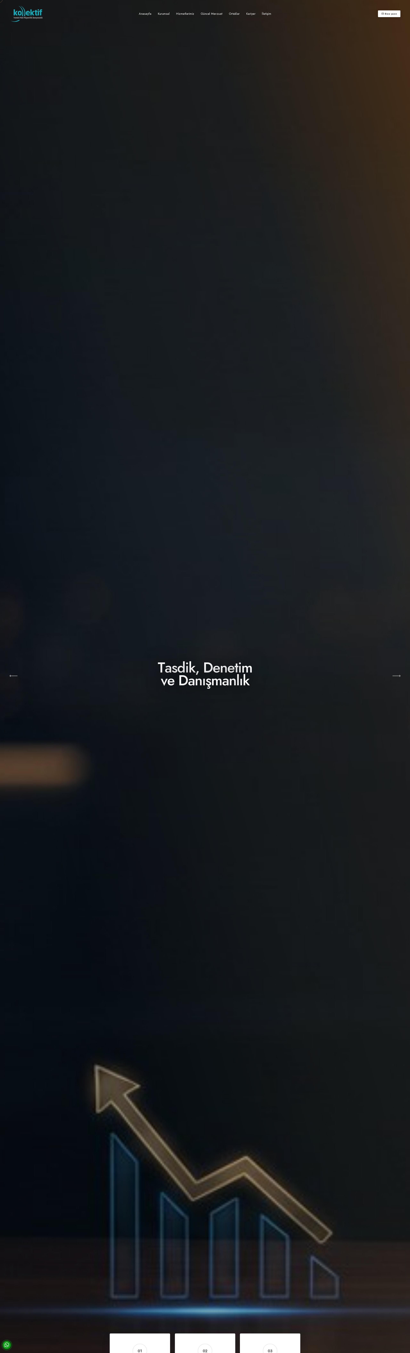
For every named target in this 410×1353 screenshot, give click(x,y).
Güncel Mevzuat (211, 14)
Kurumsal (164, 14)
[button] (14, 676)
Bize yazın (391, 14)
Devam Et (205, 704)
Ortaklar (234, 14)
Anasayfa (145, 14)
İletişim (266, 14)
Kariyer (251, 14)
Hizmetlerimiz (185, 14)
